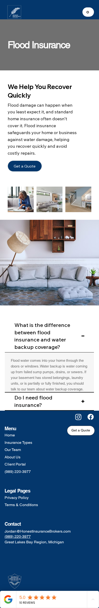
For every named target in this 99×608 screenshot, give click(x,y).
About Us (12, 457)
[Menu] (88, 12)
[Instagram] (78, 417)
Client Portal (15, 464)
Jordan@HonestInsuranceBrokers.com (38, 531)
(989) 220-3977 (18, 471)
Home (10, 435)
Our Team (13, 449)
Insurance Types (18, 442)
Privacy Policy (17, 497)
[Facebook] (91, 417)
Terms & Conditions (21, 505)
